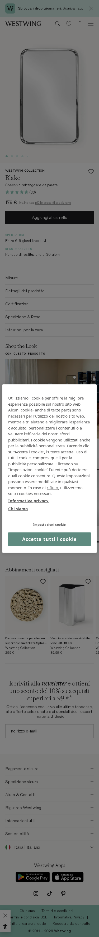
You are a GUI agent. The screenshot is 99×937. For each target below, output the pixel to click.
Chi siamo (18, 508)
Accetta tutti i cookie (49, 539)
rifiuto (52, 487)
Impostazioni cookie (49, 524)
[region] (49, 468)
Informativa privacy (28, 500)
